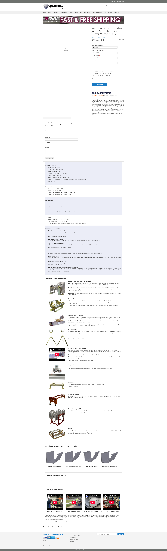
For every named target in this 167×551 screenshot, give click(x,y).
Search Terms (73, 534)
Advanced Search (73, 537)
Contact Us (72, 541)
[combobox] (114, 6)
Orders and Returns (74, 539)
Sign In (112, 1)
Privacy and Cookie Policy (75, 535)
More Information (57, 118)
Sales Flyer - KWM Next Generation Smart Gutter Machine (60, 482)
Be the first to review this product (99, 37)
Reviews (67, 118)
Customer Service (47, 542)
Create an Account (120, 1)
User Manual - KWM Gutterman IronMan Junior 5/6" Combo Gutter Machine (64, 478)
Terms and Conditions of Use (49, 544)
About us (45, 540)
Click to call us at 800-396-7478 (108, 97)
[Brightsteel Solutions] (53, 6)
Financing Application (48, 545)
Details (46, 118)
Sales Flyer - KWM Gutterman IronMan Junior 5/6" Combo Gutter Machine (64, 480)
